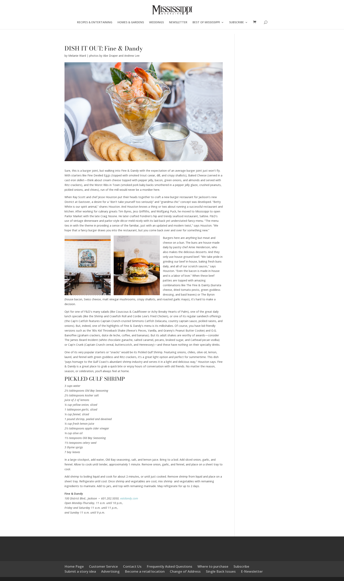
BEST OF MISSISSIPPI (206, 22)
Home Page (74, 566)
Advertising (110, 571)
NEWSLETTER (178, 22)
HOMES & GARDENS (130, 22)
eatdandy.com (129, 498)
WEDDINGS (156, 22)
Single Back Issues (221, 571)
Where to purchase (212, 566)
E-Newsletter (252, 571)
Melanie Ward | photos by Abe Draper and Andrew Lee (104, 55)
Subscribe (241, 566)
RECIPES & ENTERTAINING (94, 22)
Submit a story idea (80, 571)
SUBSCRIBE (236, 22)
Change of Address (185, 571)
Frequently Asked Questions (169, 566)
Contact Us (132, 566)
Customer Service (103, 566)
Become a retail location (145, 571)
